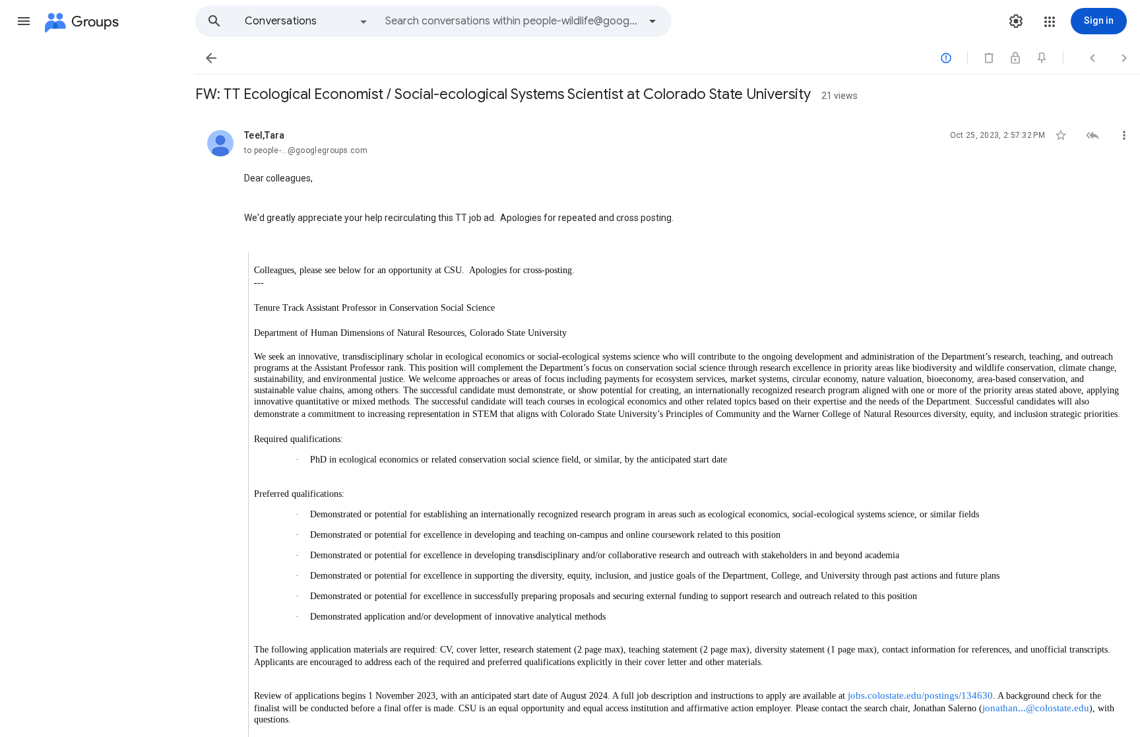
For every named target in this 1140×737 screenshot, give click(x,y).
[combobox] (512, 21)
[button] (24, 21)
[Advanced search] (652, 21)
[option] (306, 21)
